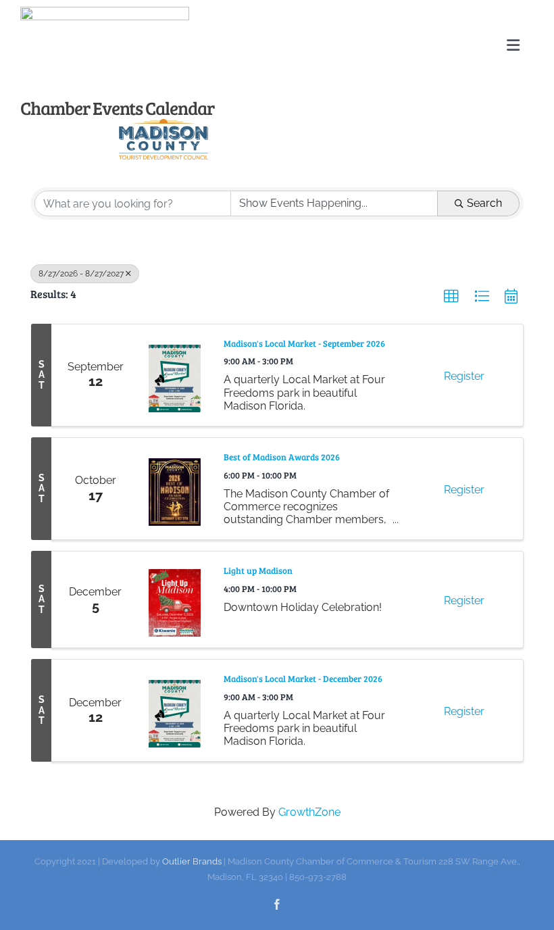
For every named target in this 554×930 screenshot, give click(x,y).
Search (484, 203)
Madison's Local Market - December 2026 (303, 679)
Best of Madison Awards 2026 (282, 457)
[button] (451, 296)
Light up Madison (258, 571)
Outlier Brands (192, 861)
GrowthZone (309, 812)
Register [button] (464, 376)
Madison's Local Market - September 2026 (304, 343)
